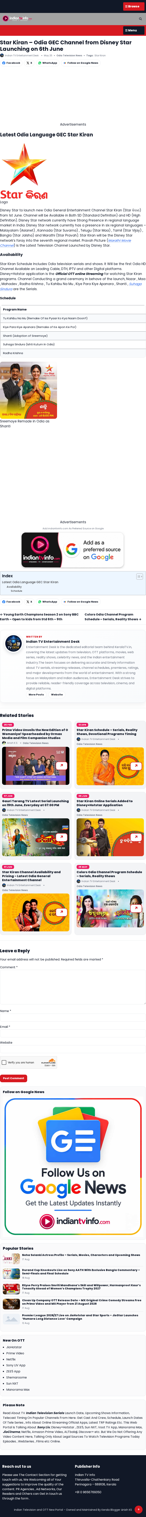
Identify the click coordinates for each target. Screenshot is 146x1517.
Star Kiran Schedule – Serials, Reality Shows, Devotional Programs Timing (107, 732)
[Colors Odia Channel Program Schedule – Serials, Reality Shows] (110, 908)
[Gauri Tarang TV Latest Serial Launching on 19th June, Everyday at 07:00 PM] (35, 837)
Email (5, 1027)
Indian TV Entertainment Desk (53, 641)
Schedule (16, 590)
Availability (14, 587)
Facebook (13, 63)
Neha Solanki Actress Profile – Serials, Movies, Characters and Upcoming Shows (81, 1255)
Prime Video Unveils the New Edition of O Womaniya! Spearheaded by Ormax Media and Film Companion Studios (35, 734)
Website (57, 694)
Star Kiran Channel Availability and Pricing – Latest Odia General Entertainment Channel (31, 876)
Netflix (11, 1359)
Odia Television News (69, 55)
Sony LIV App (15, 1365)
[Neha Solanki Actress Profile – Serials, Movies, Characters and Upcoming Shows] (11, 1258)
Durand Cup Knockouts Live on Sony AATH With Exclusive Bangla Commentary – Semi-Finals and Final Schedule (81, 1272)
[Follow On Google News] (73, 1167)
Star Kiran (100, 55)
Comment (9, 967)
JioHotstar (14, 1347)
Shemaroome (16, 1377)
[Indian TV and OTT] (17, 18)
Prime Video (15, 1353)
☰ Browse (132, 6)
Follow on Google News (82, 63)
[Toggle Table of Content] (137, 576)
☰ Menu (131, 30)
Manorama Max (18, 1389)
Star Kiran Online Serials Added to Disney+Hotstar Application (105, 803)
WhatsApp (49, 63)
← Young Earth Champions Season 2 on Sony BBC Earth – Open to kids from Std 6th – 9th (39, 616)
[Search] (140, 19)
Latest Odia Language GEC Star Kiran (30, 582)
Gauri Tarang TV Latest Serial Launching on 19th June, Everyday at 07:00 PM (35, 803)
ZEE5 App (13, 1371)
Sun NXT (12, 1383)
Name (5, 1011)
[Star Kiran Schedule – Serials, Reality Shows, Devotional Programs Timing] (110, 766)
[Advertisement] (73, 95)
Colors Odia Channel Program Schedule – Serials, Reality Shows (109, 874)
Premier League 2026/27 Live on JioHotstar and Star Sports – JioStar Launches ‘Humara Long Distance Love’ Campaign (80, 1317)
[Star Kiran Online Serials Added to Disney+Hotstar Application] (110, 837)
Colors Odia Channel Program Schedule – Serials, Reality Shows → (113, 616)
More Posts (36, 694)
